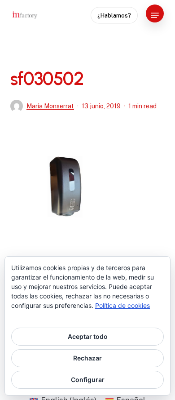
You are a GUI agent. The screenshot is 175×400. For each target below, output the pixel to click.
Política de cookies (122, 305)
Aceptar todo (88, 336)
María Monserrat (50, 106)
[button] (155, 15)
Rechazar (87, 358)
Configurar (88, 379)
